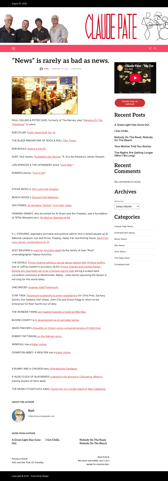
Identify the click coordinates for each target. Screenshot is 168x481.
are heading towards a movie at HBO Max (62, 311)
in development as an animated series (57, 320)
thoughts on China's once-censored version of (66, 328)
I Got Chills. (53, 440)
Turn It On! (39, 172)
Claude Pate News (123, 226)
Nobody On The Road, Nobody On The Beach (93, 441)
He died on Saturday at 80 (55, 217)
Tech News (120, 251)
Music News (120, 239)
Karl (46, 69)
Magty (45, 476)
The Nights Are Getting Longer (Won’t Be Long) (133, 154)
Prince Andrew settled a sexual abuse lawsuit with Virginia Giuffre (66, 262)
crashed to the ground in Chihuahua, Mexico (76, 376)
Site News (119, 245)
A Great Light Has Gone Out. (132, 124)
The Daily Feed (121, 258)
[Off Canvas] (13, 48)
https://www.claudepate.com (41, 416)
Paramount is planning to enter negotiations (52, 295)
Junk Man (66, 164)
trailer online (39, 344)
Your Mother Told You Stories (132, 146)
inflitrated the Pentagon (63, 368)
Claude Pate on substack (130, 102)
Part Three (69, 140)
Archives (119, 201)
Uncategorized (121, 264)
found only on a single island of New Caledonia (78, 388)
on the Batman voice (49, 336)
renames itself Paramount (43, 287)
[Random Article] (150, 48)
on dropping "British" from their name (49, 205)
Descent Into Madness (45, 197)
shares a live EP (36, 148)
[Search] (155, 48)
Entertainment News (124, 233)
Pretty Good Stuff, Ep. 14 (41, 132)
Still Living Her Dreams (45, 189)
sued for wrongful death (47, 250)
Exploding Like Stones (47, 156)
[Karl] (18, 415)
